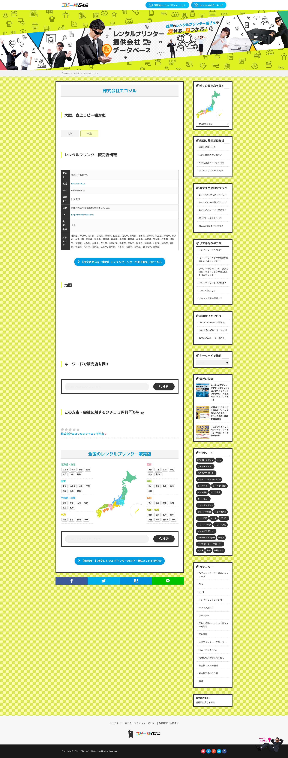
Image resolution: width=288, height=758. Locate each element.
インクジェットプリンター (209, 479)
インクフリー (203, 486)
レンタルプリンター (206, 531)
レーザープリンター (206, 537)
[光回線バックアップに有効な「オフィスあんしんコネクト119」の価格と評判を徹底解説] (202, 412)
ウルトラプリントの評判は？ (212, 282)
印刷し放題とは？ (207, 147)
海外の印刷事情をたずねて (211, 657)
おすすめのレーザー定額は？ (212, 210)
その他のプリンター (206, 473)
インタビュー (203, 499)
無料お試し (219, 550)
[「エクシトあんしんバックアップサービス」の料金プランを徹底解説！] (202, 432)
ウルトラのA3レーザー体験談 (213, 330)
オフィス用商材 (206, 607)
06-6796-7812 (78, 183)
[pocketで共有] (203, 751)
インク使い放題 (219, 486)
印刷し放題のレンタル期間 (211, 162)
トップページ (116, 723)
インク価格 (202, 492)
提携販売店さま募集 (205, 702)
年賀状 (200, 550)
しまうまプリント (205, 466)
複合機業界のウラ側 (208, 673)
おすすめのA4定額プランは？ (213, 202)
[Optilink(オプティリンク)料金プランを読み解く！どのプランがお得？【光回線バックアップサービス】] (202, 390)
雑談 (201, 681)
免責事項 (163, 723)
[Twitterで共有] (104, 581)
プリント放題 (220, 524)
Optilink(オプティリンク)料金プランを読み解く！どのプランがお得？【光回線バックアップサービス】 (220, 392)
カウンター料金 (204, 511)
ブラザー (224, 518)
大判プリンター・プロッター (210, 544)
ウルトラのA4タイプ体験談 (212, 322)
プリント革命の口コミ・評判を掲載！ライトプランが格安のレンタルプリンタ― (213, 271)
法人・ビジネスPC (207, 649)
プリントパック (204, 524)
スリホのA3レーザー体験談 (212, 338)
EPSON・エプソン (205, 460)
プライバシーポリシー (145, 723)
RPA (201, 584)
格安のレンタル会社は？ (210, 218)
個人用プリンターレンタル (211, 170)
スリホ (213, 518)
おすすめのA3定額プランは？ (213, 194)
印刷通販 (203, 634)
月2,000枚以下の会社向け (211, 225)
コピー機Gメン (92, 751)
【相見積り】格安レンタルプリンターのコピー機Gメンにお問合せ (121, 560)
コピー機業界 (220, 511)
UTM (219, 460)
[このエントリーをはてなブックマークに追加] (136, 581)
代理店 (221, 537)
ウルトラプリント (205, 505)
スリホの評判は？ (207, 290)
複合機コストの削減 (208, 665)
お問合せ (174, 723)
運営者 (128, 723)
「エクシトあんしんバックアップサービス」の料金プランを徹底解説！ (219, 431)
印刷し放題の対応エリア (210, 155)
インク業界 (215, 492)
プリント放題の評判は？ (210, 298)
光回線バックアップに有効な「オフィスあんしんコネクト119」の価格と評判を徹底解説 (219, 413)
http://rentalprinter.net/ (82, 214)
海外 (209, 550)
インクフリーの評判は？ (210, 249)
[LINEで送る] (168, 581)
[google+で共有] (214, 751)
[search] (227, 362)
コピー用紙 (202, 518)
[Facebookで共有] (72, 581)
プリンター (204, 615)
